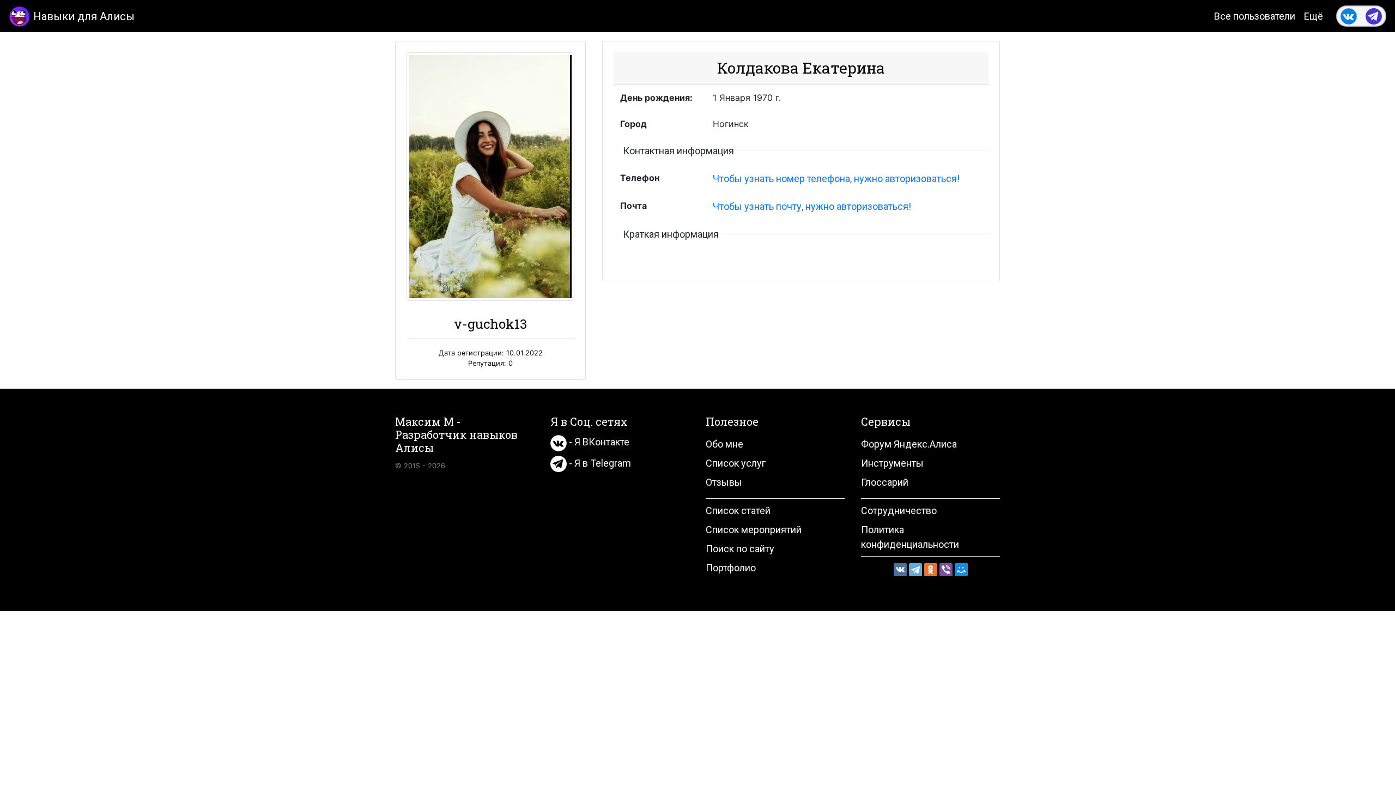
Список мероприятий (754, 529)
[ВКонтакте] (900, 569)
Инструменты (892, 463)
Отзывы (724, 482)
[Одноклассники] (930, 569)
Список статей (738, 510)
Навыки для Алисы (84, 16)
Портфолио (731, 567)
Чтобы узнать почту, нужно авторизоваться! (812, 206)
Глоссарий (884, 482)
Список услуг (736, 463)
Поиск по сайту (740, 548)
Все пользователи (1254, 16)
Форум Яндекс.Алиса (909, 444)
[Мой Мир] (961, 569)
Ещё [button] (1313, 16)
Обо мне (724, 444)
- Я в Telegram (599, 463)
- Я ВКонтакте (598, 442)
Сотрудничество (899, 510)
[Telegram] (915, 569)
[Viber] (946, 569)
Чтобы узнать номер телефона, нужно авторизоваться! (836, 178)
